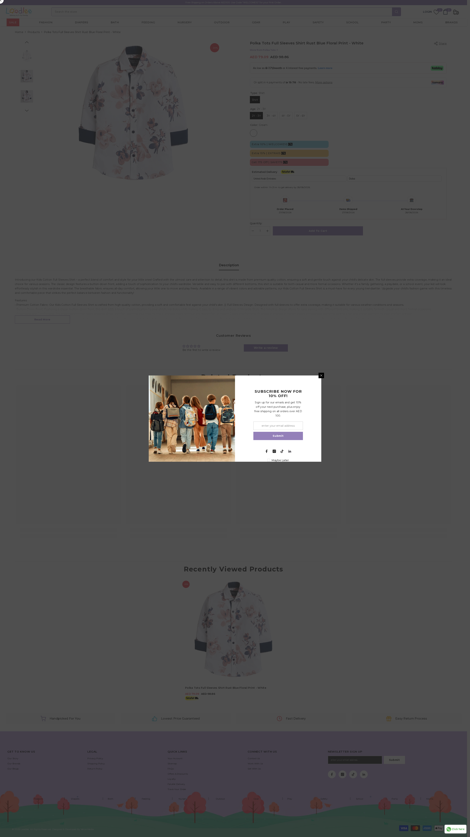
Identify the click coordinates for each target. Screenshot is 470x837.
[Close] (321, 375)
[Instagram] (274, 451)
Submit (278, 435)
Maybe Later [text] (280, 460)
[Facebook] (266, 451)
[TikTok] (282, 451)
